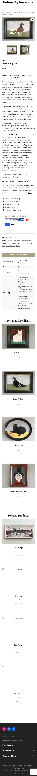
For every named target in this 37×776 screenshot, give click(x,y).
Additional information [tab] (18, 255)
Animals (17, 241)
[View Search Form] (33, 2)
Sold (18, 246)
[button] (32, 19)
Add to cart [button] (18, 562)
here (29, 193)
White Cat (18, 352)
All (12, 241)
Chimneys (18, 547)
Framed (14, 243)
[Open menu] (28, 2)
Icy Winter (18, 694)
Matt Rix (6, 60)
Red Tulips (18, 645)
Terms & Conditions (11, 771)
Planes (18, 596)
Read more (18, 364)
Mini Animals (10, 246)
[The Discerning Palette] (14, 2)
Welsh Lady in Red (18, 491)
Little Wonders (22, 243)
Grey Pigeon (18, 399)
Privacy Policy (26, 771)
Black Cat (18, 445)
